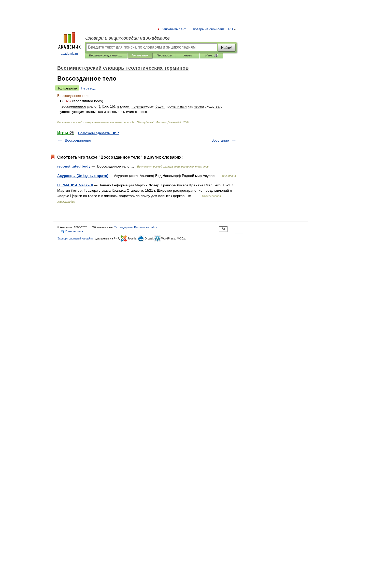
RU (230, 29)
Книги (187, 55)
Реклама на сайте (145, 227)
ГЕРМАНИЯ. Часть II (75, 185)
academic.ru (69, 53)
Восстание (220, 140)
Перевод (88, 88)
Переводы (164, 55)
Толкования (139, 55)
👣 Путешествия (72, 231)
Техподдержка (123, 227)
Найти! (226, 48)
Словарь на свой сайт (207, 29)
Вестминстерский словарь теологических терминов (106, 55)
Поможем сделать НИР (98, 133)
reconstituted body (74, 166)
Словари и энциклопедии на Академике (127, 38)
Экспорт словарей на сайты (75, 238)
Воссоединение (78, 140)
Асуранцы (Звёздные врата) (82, 176)
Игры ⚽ (211, 55)
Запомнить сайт (174, 29)
